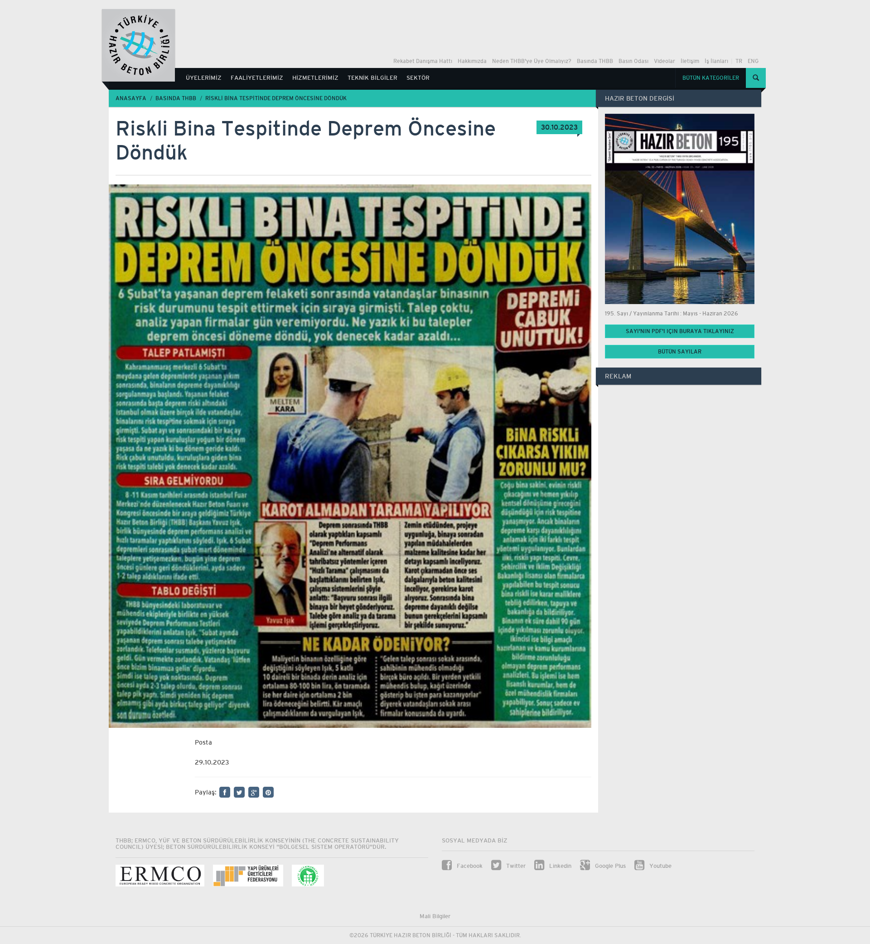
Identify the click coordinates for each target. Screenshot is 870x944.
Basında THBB (595, 61)
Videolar (664, 61)
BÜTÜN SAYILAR (679, 352)
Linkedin (559, 865)
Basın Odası (633, 61)
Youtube (660, 865)
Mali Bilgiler (435, 916)
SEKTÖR (418, 77)
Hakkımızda (472, 61)
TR (738, 61)
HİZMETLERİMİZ (315, 77)
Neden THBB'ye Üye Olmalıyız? (531, 61)
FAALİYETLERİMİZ (257, 77)
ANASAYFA (131, 98)
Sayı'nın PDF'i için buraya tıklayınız (680, 331)
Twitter (515, 865)
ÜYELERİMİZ (204, 77)
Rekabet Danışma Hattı (422, 61)
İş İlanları (716, 61)
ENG (753, 61)
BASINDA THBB (175, 98)
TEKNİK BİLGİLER (372, 77)
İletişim (690, 61)
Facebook (469, 865)
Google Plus (609, 865)
